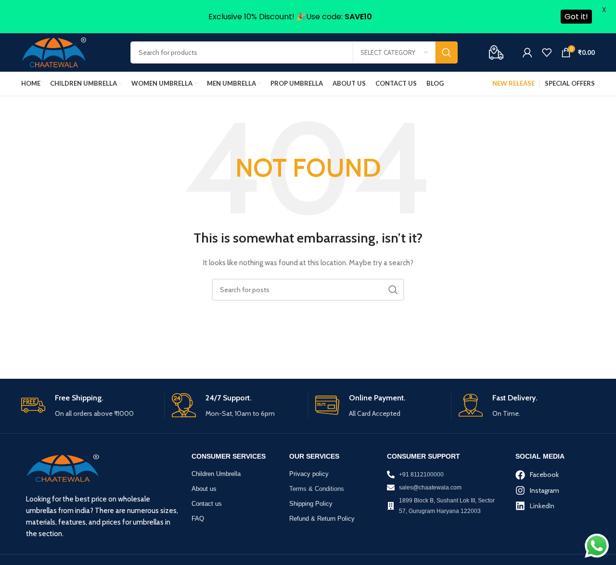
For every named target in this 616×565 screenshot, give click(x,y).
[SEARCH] (447, 52)
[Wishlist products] (546, 52)
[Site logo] (54, 52)
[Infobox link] (89, 406)
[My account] (527, 52)
